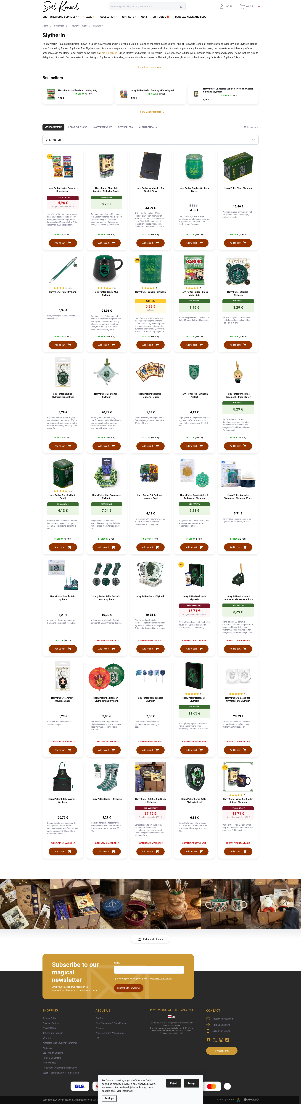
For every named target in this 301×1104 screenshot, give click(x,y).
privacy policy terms (162, 978)
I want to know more (149, 67)
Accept (191, 1083)
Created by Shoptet (225, 1099)
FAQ (97, 1038)
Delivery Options (50, 1018)
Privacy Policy (49, 1062)
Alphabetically (148, 127)
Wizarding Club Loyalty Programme (59, 1043)
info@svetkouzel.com (222, 1018)
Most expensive (102, 127)
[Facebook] (208, 1039)
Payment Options (50, 1023)
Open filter (53, 139)
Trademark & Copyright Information (59, 1067)
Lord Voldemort (108, 53)
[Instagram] (221, 1039)
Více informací (125, 1090)
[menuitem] (60, 17)
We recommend (53, 127)
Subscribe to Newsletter (128, 988)
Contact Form (222, 1051)
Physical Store (49, 1028)
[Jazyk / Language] (259, 6)
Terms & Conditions (51, 1058)
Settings (109, 1098)
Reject (173, 1083)
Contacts (99, 1028)
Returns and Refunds (52, 1033)
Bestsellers (125, 127)
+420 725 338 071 (221, 1025)
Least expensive (77, 127)
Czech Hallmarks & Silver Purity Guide (60, 1072)
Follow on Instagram (153, 939)
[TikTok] (227, 1039)
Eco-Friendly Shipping (52, 1053)
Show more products (150, 112)
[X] (214, 1039)
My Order (46, 1038)
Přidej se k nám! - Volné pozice (109, 1033)
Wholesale (47, 1048)
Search (181, 6)
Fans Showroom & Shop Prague (110, 1023)
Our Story (100, 1018)
